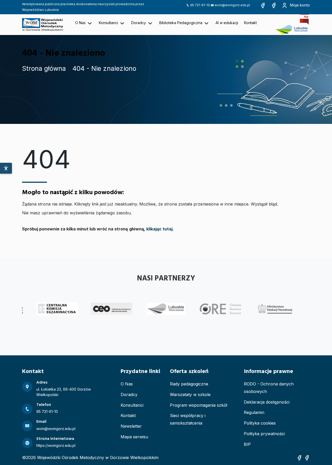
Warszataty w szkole (190, 394)
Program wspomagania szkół (198, 405)
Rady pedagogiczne (189, 383)
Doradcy (129, 394)
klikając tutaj (159, 228)
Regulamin (254, 412)
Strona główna (44, 68)
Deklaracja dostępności (266, 402)
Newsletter (131, 426)
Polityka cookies (260, 423)
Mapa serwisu (134, 436)
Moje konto (299, 5)
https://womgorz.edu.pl (55, 445)
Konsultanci (132, 405)
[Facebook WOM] (263, 5)
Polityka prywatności (264, 433)
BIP (247, 444)
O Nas (127, 383)
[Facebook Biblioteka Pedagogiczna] (274, 5)
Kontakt (128, 415)
